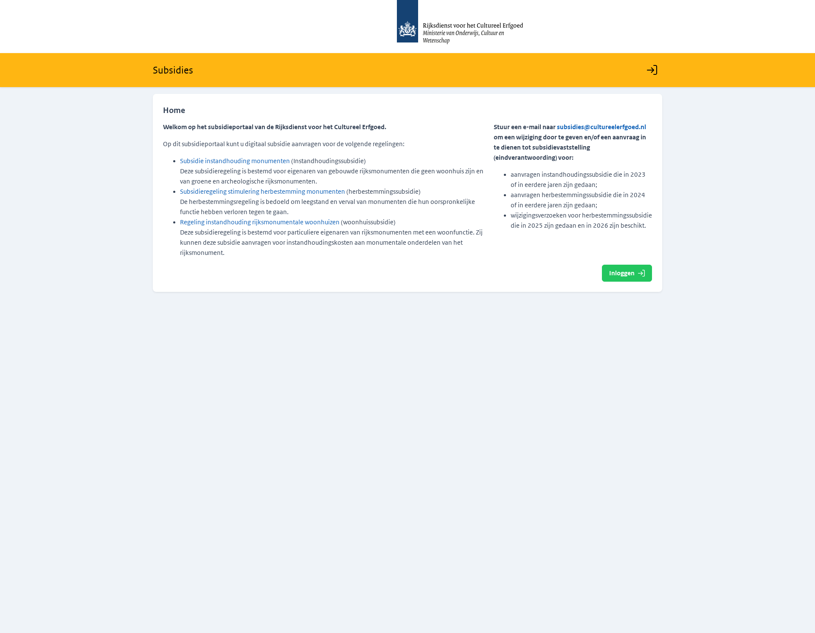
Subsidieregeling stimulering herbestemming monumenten (262, 191)
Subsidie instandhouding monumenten (235, 161)
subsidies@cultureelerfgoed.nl (601, 127)
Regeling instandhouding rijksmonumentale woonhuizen (260, 222)
